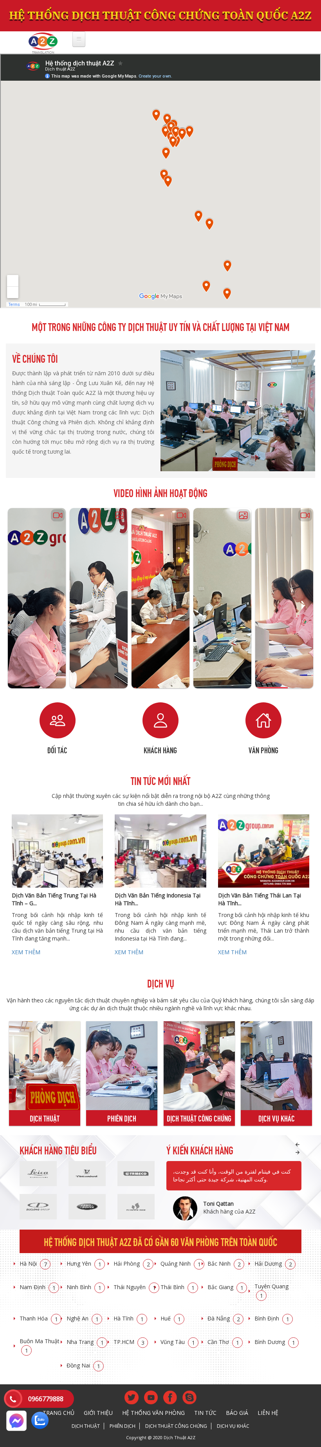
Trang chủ (58, 1412)
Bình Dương (274, 1342)
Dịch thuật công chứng (176, 1426)
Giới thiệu (98, 1412)
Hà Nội (33, 1263)
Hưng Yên (84, 1263)
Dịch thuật (86, 1426)
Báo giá (237, 1412)
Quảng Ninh (180, 1263)
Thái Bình (177, 1287)
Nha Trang (85, 1342)
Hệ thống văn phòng (153, 1412)
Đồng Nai (83, 1365)
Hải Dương (273, 1263)
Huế (170, 1318)
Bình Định (271, 1318)
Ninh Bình (84, 1287)
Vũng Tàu (177, 1342)
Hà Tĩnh (129, 1318)
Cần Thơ (223, 1342)
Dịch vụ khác (233, 1426)
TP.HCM (129, 1342)
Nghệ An (83, 1318)
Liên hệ (268, 1412)
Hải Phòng (132, 1263)
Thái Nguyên (135, 1287)
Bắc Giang (225, 1287)
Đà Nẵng (223, 1318)
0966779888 (45, 1399)
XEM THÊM (26, 952)
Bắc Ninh (224, 1263)
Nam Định (38, 1287)
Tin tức (205, 1412)
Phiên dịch (122, 1426)
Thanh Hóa (39, 1318)
